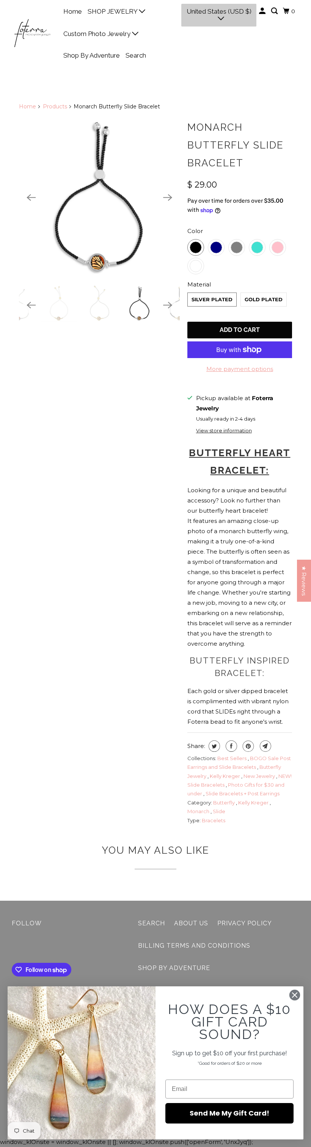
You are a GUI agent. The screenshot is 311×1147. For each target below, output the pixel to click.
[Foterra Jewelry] (32, 33)
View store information (224, 430)
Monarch (198, 811)
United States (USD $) (219, 11)
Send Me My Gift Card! (229, 1113)
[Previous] (31, 197)
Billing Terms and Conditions (194, 945)
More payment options (239, 368)
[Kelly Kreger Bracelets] (99, 197)
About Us (191, 923)
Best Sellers (232, 758)
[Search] (275, 11)
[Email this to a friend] (264, 746)
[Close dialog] (294, 995)
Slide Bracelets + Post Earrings (243, 793)
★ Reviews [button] (304, 581)
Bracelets (213, 820)
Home (72, 11)
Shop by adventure (174, 968)
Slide (219, 811)
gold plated (264, 299)
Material (199, 284)
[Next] (167, 197)
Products (55, 106)
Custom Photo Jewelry (97, 34)
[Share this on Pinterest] (247, 746)
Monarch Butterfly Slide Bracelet (235, 145)
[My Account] (263, 11)
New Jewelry (259, 776)
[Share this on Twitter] (213, 746)
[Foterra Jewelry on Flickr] (13, 947)
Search (136, 55)
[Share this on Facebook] (230, 746)
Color (195, 231)
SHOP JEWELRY (113, 11)
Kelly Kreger (225, 776)
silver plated (212, 299)
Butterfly (224, 803)
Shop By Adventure (91, 55)
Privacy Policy (244, 923)
